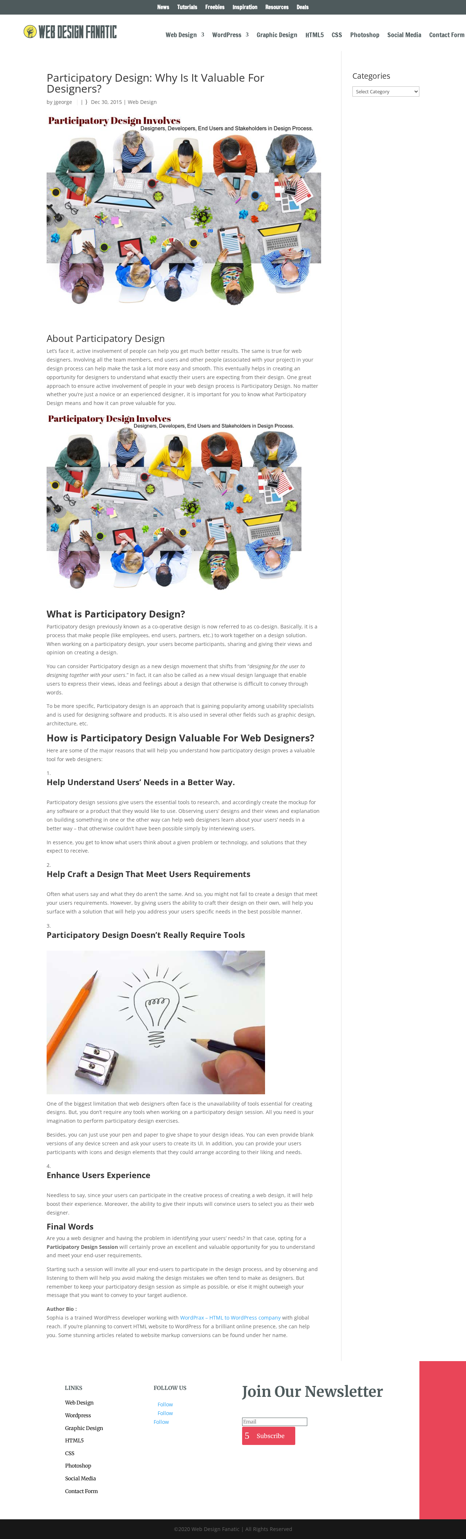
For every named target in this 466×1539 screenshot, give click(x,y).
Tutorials (187, 8)
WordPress (226, 35)
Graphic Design (277, 35)
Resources (277, 8)
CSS (337, 35)
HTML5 (314, 35)
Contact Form (447, 35)
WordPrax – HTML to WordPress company (230, 1317)
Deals (303, 8)
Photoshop (364, 35)
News (163, 8)
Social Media (404, 35)
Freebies (215, 8)
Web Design (181, 35)
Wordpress (78, 1415)
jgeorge (63, 101)
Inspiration (245, 8)
